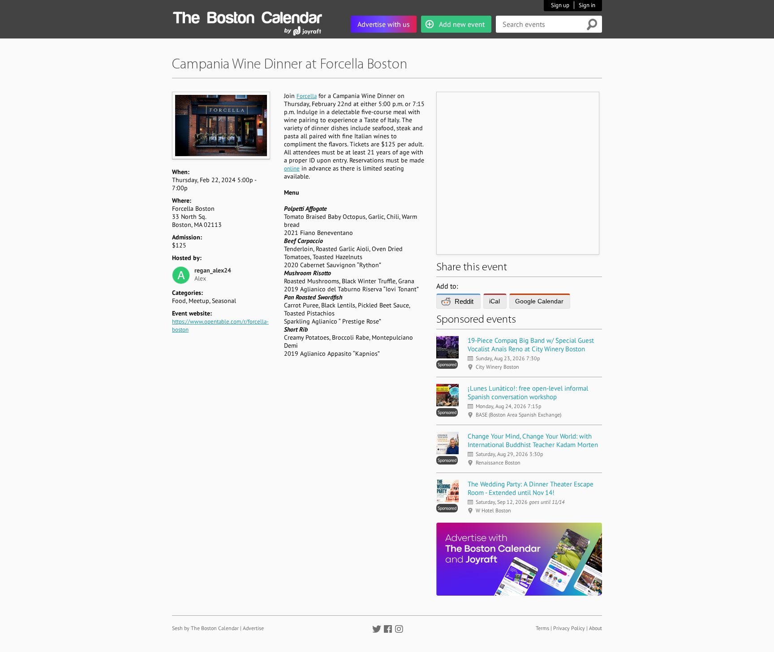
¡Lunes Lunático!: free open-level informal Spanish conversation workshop (528, 392)
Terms (542, 628)
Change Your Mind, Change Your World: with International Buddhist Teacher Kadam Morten (533, 440)
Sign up (560, 5)
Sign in (587, 5)
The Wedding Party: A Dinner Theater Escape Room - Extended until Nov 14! (530, 488)
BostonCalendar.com (247, 16)
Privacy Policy (569, 628)
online (292, 168)
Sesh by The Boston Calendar (205, 628)
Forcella (307, 96)
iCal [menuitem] (494, 301)
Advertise (253, 628)
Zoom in (221, 125)
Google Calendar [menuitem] (539, 301)
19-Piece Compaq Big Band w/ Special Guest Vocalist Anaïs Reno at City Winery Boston (531, 344)
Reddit (464, 301)
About (595, 628)
